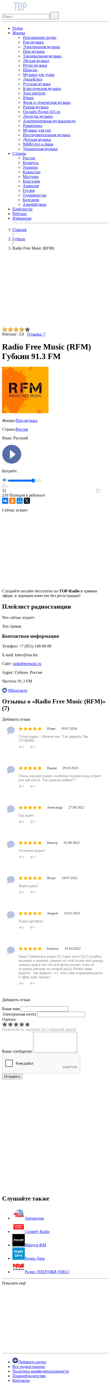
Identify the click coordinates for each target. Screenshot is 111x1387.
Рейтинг (19, 213)
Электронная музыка (41, 47)
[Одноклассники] (12, 501)
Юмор (28, 98)
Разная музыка (36, 107)
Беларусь (30, 162)
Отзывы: (36, 334)
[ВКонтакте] (5, 501)
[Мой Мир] (20, 501)
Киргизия (31, 181)
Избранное (21, 218)
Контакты (21, 1380)
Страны (19, 153)
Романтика (32, 125)
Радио (17, 28)
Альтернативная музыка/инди (49, 121)
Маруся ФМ (35, 1245)
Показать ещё (14, 1283)
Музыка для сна (37, 130)
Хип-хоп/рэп (34, 93)
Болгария (31, 200)
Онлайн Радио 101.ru (41, 111)
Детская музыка (37, 139)
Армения (31, 186)
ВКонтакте (17, 690)
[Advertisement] (55, 291)
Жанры (18, 33)
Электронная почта (19, 1014)
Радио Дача (35, 1258)
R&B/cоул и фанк (38, 144)
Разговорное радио (39, 37)
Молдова (30, 176)
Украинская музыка (40, 149)
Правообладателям (28, 1376)
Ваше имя (10, 1009)
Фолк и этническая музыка (46, 102)
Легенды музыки (38, 116)
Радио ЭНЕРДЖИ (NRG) (47, 1272)
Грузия (29, 190)
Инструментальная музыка (46, 135)
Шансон (30, 70)
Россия (29, 158)
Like (105, 491)
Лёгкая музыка (36, 60)
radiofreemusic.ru (27, 663)
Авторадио (34, 1218)
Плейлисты (22, 209)
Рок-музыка (33, 42)
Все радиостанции (28, 1366)
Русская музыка (37, 84)
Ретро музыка (35, 65)
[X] (27, 501)
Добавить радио (32, 1362)
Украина (30, 167)
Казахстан (32, 172)
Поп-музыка (34, 51)
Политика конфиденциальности (40, 1371)
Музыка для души (38, 74)
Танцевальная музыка (42, 56)
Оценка (8, 1019)
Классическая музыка (42, 88)
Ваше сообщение (17, 1051)
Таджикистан (34, 195)
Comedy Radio (37, 1231)
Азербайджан (34, 204)
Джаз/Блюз (32, 79)
